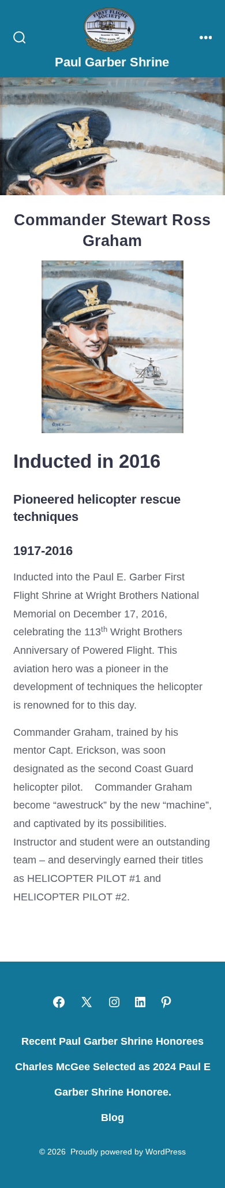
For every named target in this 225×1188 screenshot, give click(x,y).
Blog (112, 1117)
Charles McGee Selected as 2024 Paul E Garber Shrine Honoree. (113, 1079)
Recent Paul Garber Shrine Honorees (112, 1041)
